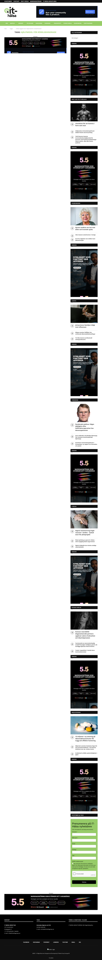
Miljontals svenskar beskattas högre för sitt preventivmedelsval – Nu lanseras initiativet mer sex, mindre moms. (86, 747)
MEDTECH (12, 23)
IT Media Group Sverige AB (63, 953)
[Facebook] (90, 1)
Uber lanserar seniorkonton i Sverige (85, 235)
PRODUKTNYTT (57, 23)
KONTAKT (16, 1)
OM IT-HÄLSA (25, 1)
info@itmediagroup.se (14, 933)
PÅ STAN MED (30, 23)
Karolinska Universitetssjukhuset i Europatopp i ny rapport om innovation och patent (86, 444)
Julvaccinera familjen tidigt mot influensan (85, 326)
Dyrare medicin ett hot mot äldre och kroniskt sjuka (85, 228)
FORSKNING (47, 23)
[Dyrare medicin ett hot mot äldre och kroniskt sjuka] (84, 216)
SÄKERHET (20, 23)
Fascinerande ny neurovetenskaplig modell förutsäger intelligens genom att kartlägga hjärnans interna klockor (86, 644)
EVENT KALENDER (88, 23)
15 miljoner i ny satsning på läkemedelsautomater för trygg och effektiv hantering (85, 738)
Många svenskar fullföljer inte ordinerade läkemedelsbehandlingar (85, 333)
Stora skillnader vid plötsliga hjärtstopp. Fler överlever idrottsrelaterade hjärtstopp (86, 437)
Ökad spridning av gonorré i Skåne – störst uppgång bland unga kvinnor (85, 540)
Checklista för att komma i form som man (85, 124)
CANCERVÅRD (39, 23)
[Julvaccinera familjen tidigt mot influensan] (84, 314)
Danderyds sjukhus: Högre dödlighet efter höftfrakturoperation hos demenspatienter (84, 427)
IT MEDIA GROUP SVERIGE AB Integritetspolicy (81, 925)
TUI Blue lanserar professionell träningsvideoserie (83, 338)
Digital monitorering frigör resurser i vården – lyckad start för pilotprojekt (85, 533)
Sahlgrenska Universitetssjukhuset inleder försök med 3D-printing (84, 131)
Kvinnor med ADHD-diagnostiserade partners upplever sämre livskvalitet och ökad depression (85, 635)
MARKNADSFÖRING (36, 1)
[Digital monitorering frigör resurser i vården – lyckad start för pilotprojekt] (84, 519)
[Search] (97, 23)
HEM (7, 23)
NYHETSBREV (8, 1)
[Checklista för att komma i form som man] (84, 112)
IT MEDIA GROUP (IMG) (49, 1)
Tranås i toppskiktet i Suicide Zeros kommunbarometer (85, 651)
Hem (5, 28)
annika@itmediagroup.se (47, 929)
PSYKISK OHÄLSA (68, 23)
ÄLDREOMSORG (77, 23)
